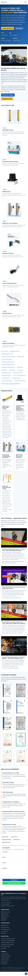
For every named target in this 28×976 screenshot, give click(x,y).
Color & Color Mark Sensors (19, 375)
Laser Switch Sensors (6, 375)
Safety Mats (4, 370)
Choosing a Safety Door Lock (7, 942)
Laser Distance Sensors (7, 359)
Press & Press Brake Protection (8, 356)
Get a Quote (19, 28)
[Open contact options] (26, 973)
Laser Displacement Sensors (8, 362)
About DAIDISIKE (5, 954)
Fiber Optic (3, 933)
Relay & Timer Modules (7, 380)
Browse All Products (7, 28)
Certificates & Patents (6, 956)
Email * (4, 857)
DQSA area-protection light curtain (13, 597)
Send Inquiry (14, 880)
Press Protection (4, 914)
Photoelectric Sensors (17, 372)
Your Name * (5, 851)
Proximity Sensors (6, 378)
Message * (4, 868)
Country (4, 862)
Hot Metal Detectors (6, 372)
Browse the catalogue (7, 95)
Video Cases (3, 948)
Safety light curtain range (11, 633)
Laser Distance (4, 931)
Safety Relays (20, 367)
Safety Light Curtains (14, 351)
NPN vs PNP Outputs (5, 946)
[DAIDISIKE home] (4, 2)
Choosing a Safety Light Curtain (8, 938)
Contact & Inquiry (5, 957)
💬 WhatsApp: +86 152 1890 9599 (14, 883)
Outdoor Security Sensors (20, 380)
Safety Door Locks (5, 916)
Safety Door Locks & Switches (8, 367)
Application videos (7, 99)
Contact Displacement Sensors (8, 364)
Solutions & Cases (5, 959)
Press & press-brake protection (12, 668)
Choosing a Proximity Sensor (7, 944)
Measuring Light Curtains (7, 353)
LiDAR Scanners (21, 356)
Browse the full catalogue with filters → (11, 383)
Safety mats (20, 633)
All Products (3, 963)
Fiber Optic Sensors (16, 378)
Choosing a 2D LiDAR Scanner (7, 940)
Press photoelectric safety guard (9, 562)
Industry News (4, 961)
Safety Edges (12, 370)
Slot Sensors (20, 370)
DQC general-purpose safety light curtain (14, 561)
